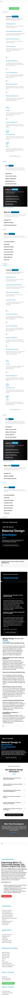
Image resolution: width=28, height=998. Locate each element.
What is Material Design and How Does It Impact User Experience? (12, 779)
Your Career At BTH (8, 252)
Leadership (6, 244)
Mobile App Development (12, 96)
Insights (5, 517)
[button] (14, 778)
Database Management (11, 122)
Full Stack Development (12, 60)
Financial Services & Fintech (12, 199)
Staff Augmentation (11, 23)
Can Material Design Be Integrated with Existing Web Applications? (12, 791)
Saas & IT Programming (11, 201)
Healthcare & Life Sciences (11, 196)
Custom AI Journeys (10, 46)
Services (5, 265)
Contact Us (6, 259)
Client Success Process (10, 176)
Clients (5, 415)
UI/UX (7, 146)
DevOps (8, 110)
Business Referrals (9, 181)
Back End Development (11, 84)
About (4, 482)
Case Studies (8, 173)
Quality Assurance (10, 134)
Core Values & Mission (9, 241)
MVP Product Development (12, 39)
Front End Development (12, 72)
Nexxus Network (8, 257)
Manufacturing (9, 204)
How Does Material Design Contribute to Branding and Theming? (12, 803)
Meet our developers (8, 461)
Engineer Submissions (10, 178)
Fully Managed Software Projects (14, 31)
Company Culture (8, 249)
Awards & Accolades (9, 246)
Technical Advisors (8, 254)
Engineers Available (9, 222)
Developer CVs (7, 220)
